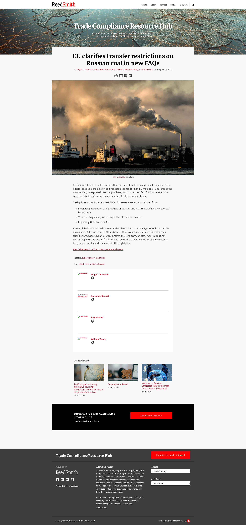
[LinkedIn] (62, 479)
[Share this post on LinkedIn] (130, 75)
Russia (92, 258)
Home (144, 4)
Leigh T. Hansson (84, 69)
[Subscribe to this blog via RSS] (67, 479)
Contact (183, 4)
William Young (132, 69)
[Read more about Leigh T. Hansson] (92, 278)
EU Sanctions (91, 264)
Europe (85, 258)
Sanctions (100, 258)
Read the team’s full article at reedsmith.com (98, 249)
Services (163, 4)
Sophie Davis (147, 69)
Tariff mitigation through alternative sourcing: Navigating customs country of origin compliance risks (89, 388)
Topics (173, 4)
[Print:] (116, 75)
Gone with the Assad (117, 384)
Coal (81, 264)
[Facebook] (57, 479)
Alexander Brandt (102, 69)
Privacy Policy (61, 486)
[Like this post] (125, 75)
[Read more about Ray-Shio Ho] (92, 321)
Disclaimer (74, 486)
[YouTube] (72, 479)
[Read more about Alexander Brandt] (92, 299)
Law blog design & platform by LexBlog (172, 521)
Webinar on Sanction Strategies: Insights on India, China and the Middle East (155, 386)
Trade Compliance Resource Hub (123, 25)
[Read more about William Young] (92, 342)
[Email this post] (121, 75)
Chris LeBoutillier (118, 177)
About (153, 4)
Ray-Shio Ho (118, 69)
